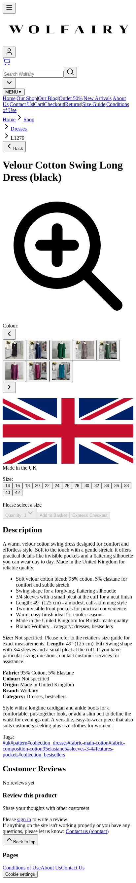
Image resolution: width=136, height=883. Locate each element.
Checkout (54, 104)
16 (17, 485)
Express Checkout (90, 515)
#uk (7, 743)
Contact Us (21, 104)
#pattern (19, 743)
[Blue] (38, 350)
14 (7, 485)
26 (67, 485)
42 (17, 492)
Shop (28, 119)
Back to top (24, 841)
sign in (24, 819)
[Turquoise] (61, 371)
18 (27, 485)
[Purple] (14, 371)
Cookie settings (20, 874)
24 (57, 485)
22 (47, 485)
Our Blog (48, 98)
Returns (73, 104)
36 (116, 485)
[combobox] (9, 83)
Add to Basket (53, 515)
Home (9, 98)
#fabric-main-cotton (88, 743)
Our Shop (27, 98)
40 (7, 492)
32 (96, 485)
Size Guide (93, 104)
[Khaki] (108, 350)
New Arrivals (98, 98)
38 (126, 485)
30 (87, 485)
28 (77, 485)
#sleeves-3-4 (80, 748)
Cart (38, 104)
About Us (51, 867)
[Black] (14, 350)
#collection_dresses (47, 743)
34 (106, 485)
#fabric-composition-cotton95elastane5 (64, 745)
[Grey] (84, 350)
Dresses (19, 129)
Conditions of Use (22, 867)
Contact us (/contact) (87, 831)
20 (37, 485)
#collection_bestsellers (41, 754)
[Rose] (38, 371)
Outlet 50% (71, 98)
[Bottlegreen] (61, 350)
